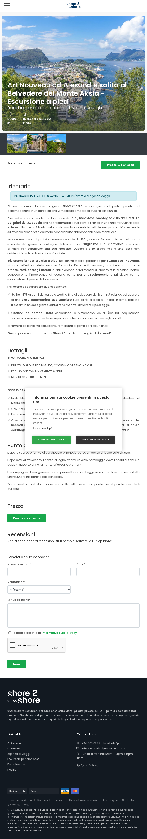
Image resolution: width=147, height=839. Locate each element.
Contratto (128, 800)
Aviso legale (110, 800)
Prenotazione (16, 764)
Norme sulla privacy (49, 800)
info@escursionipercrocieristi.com (104, 748)
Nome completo (19, 564)
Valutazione (16, 582)
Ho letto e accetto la (44, 633)
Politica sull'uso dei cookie (82, 800)
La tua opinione (18, 600)
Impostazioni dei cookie (95, 439)
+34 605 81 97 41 (92, 743)
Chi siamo (14, 743)
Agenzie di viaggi (18, 754)
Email (80, 564)
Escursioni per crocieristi (23, 759)
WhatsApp (114, 743)
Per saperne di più (42, 428)
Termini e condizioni (19, 800)
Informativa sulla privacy (59, 633)
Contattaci (14, 748)
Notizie (11, 769)
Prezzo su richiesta (120, 165)
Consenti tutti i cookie (51, 439)
